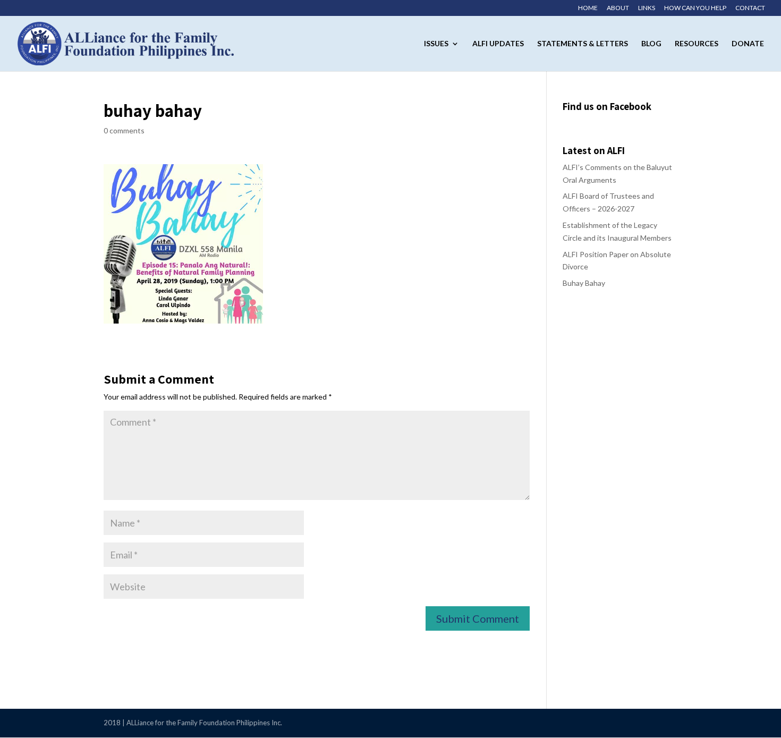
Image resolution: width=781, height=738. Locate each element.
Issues (436, 44)
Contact (750, 8)
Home (588, 8)
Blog (651, 44)
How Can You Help (695, 8)
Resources (696, 44)
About (618, 8)
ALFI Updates (498, 44)
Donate (748, 44)
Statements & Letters (582, 44)
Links (646, 8)
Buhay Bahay (584, 282)
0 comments (124, 130)
